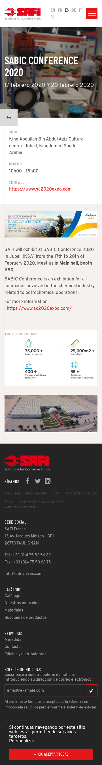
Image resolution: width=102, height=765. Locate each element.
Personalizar (21, 741)
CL (53, 17)
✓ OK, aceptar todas (51, 754)
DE (74, 10)
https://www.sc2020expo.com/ (39, 308)
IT (80, 10)
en (53, 10)
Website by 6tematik (20, 507)
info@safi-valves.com (23, 574)
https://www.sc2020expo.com (40, 189)
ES (67, 10)
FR (60, 10)
